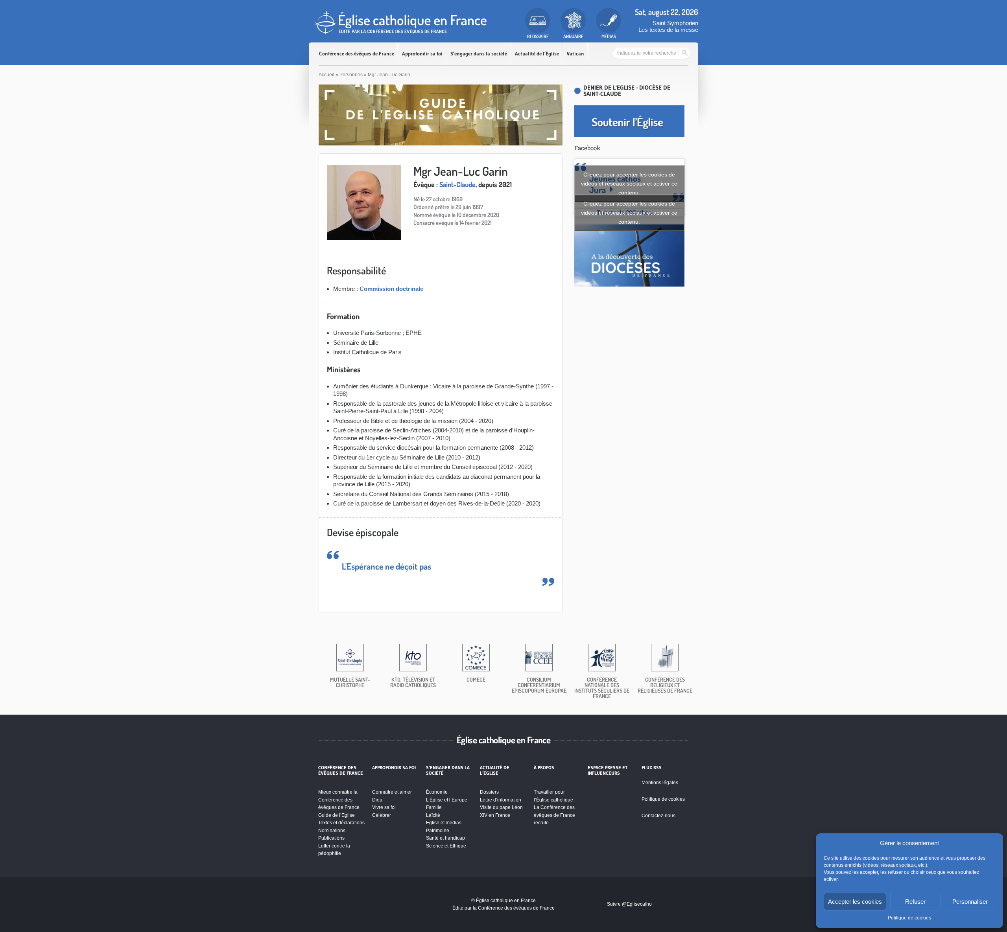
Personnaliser (970, 901)
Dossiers (489, 792)
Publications (331, 838)
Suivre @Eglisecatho (629, 904)
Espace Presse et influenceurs (607, 770)
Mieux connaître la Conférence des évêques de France (339, 799)
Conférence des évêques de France (356, 54)
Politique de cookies (909, 918)
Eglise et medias (443, 822)
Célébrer (381, 815)
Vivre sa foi (384, 807)
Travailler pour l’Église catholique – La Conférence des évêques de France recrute (555, 807)
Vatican (575, 54)
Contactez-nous (658, 815)
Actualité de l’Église (537, 54)
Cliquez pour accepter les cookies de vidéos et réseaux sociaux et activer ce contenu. (629, 183)
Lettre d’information (500, 800)
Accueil (326, 74)
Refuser (915, 901)
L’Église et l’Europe (446, 800)
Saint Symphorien (675, 23)
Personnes (351, 74)
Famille (434, 807)
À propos (544, 767)
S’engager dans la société (478, 54)
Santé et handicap (445, 838)
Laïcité (433, 815)
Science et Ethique (446, 846)
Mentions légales (660, 782)
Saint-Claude (457, 184)
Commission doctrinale (391, 288)
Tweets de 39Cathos (629, 213)
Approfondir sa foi (422, 54)
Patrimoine (437, 830)
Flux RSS (652, 767)
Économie (437, 792)
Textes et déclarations (341, 822)
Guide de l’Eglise (336, 815)
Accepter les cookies (855, 901)
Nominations (331, 830)
